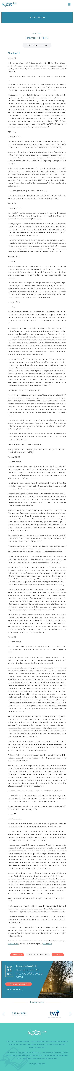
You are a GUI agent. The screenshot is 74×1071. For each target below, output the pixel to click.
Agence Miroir (41, 1064)
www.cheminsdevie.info (53, 1041)
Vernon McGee (13, 944)
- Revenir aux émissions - (38, 955)
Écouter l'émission (18, 984)
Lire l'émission (14, 989)
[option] (19, 1014)
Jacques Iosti (47, 944)
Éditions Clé (34, 1044)
